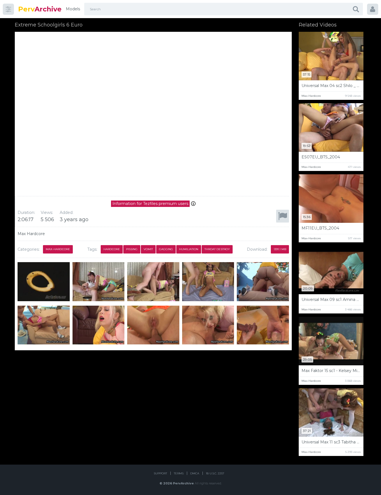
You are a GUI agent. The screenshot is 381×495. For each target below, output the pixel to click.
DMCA (194, 473)
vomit (148, 249)
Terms (179, 473)
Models (73, 8)
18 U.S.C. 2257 (215, 473)
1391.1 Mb (280, 249)
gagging (166, 249)
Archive (40, 9)
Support (160, 473)
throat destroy (217, 249)
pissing (132, 249)
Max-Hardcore (58, 249)
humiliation (188, 249)
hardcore (111, 249)
